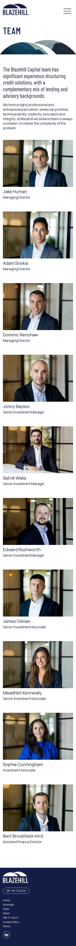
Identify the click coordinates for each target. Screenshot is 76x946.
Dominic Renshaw (20, 335)
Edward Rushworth (22, 550)
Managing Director (16, 197)
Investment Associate (19, 770)
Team (6, 909)
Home (6, 900)
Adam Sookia (15, 263)
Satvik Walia (14, 478)
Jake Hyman (15, 191)
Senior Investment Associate (24, 627)
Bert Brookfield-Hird (23, 836)
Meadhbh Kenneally (22, 693)
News (6, 913)
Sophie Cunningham (23, 764)
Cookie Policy (11, 922)
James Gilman (16, 621)
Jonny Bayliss (16, 406)
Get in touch (16, 891)
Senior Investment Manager (23, 412)
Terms (6, 926)
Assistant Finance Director (22, 842)
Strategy (8, 904)
